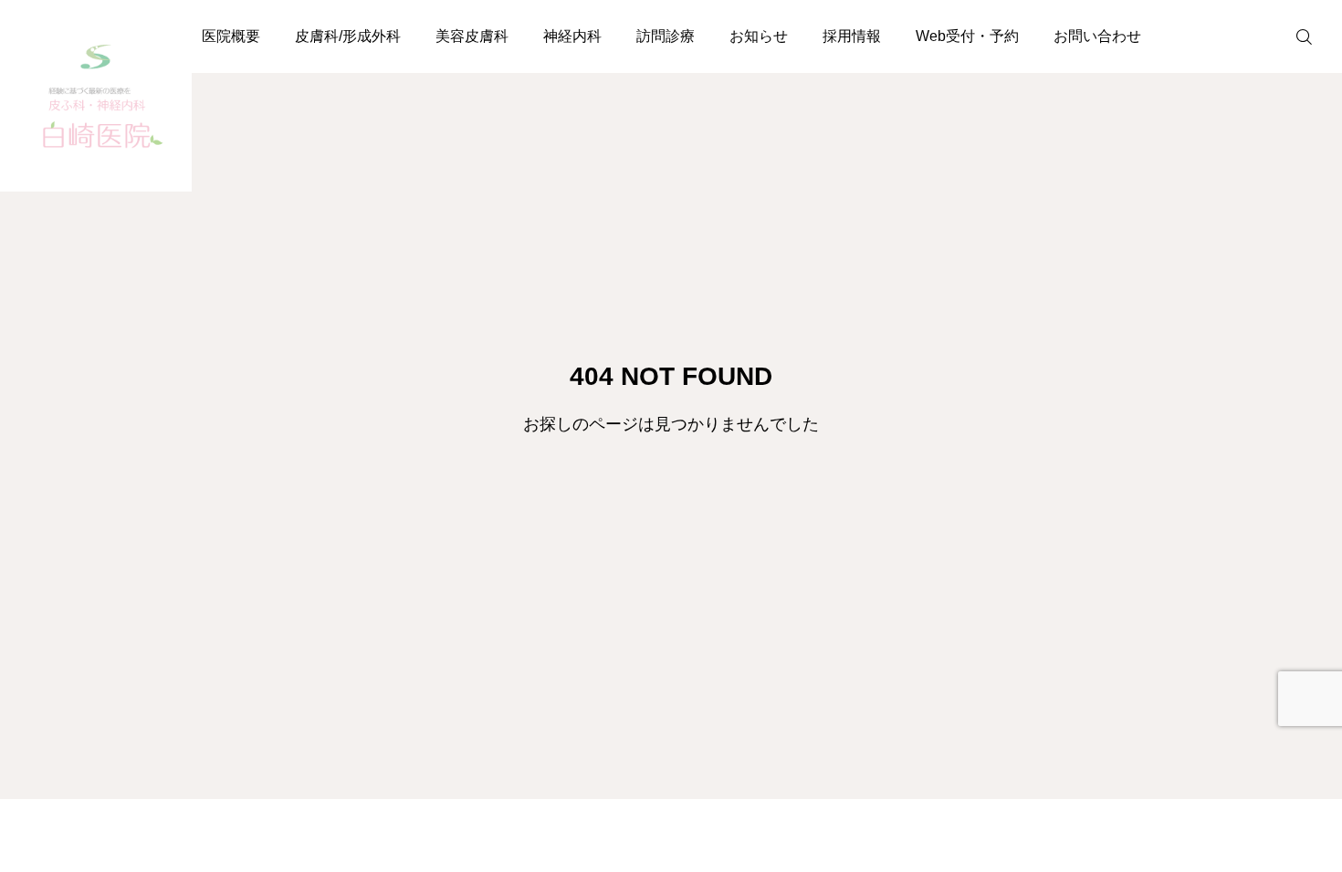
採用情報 (852, 36)
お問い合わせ (1097, 36)
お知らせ (758, 36)
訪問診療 (665, 36)
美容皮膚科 (471, 36)
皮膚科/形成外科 (348, 36)
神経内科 (572, 36)
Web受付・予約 (967, 36)
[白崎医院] (96, 96)
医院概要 (231, 36)
